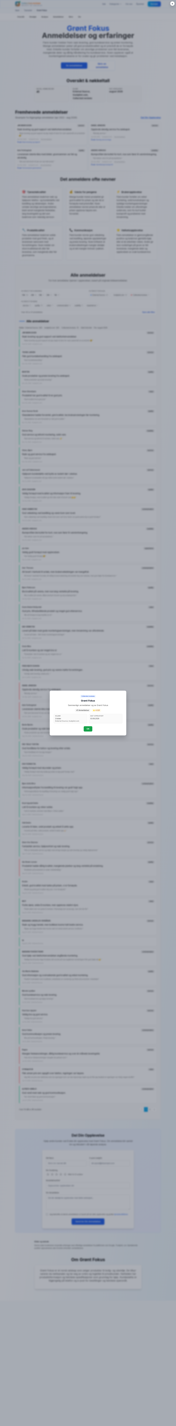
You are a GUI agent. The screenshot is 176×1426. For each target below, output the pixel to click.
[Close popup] (172, 3)
